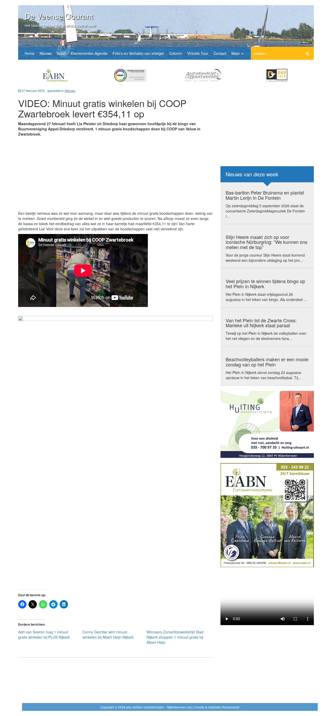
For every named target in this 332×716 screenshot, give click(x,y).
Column (175, 53)
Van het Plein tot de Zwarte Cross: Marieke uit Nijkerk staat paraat (261, 323)
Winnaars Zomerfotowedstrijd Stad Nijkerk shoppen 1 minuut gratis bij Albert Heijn (175, 637)
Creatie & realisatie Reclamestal (216, 707)
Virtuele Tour (197, 53)
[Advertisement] (115, 174)
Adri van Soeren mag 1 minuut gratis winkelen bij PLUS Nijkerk (44, 634)
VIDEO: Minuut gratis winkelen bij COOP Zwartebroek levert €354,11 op (102, 108)
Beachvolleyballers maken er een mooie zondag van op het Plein (267, 362)
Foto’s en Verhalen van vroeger (138, 53)
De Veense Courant (59, 16)
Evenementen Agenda (89, 53)
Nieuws (46, 53)
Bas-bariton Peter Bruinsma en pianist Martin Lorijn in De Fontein (265, 195)
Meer (236, 53)
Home (29, 53)
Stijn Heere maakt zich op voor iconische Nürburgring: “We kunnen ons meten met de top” (266, 242)
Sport (61, 53)
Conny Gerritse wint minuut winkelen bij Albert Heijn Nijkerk (108, 634)
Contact (219, 53)
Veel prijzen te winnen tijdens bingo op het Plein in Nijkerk (265, 284)
